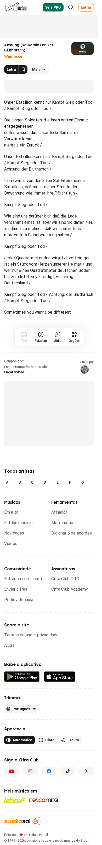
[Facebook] (49, 771)
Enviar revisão (14, 372)
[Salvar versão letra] (23, 69)
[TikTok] (67, 771)
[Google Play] (22, 676)
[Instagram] (30, 771)
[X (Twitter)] (86, 771)
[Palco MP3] (43, 800)
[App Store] (60, 676)
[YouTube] (11, 771)
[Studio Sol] (22, 821)
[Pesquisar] (71, 7)
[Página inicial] (15, 7)
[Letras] (14, 800)
